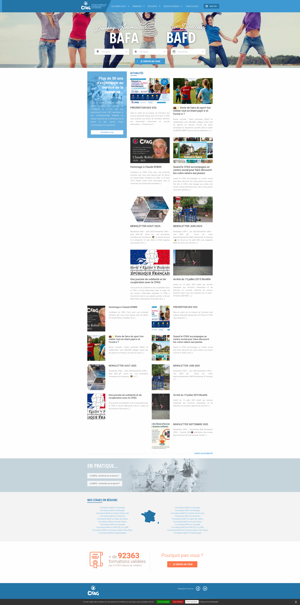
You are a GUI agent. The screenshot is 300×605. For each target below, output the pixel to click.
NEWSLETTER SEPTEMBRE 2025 (190, 424)
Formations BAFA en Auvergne (112, 508)
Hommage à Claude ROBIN (145, 166)
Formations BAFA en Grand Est (112, 516)
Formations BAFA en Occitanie (112, 524)
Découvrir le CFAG (107, 132)
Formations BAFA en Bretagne (112, 510)
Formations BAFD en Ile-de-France (187, 522)
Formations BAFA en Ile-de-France (112, 522)
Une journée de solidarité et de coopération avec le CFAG (148, 281)
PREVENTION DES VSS (143, 107)
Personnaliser (191, 602)
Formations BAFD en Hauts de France (187, 519)
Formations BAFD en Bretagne (187, 510)
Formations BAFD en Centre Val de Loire (187, 513)
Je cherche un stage (183, 564)
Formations (137, 6)
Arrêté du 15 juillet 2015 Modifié (192, 279)
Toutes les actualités (203, 453)
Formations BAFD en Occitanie (187, 524)
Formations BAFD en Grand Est (187, 516)
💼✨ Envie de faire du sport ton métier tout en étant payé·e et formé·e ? (192, 110)
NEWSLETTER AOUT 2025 (145, 226)
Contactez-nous (192, 6)
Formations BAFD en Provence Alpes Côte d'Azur (187, 530)
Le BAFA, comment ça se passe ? (104, 476)
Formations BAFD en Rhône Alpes (187, 533)
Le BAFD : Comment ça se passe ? (105, 483)
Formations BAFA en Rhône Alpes (112, 533)
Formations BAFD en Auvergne (187, 508)
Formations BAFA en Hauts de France (112, 519)
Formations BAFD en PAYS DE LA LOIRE (187, 527)
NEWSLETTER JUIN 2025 (187, 226)
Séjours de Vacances (171, 6)
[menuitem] (119, 6)
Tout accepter (163, 602)
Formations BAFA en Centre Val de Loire (112, 513)
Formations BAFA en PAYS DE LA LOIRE (112, 527)
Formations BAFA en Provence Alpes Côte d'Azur (112, 530)
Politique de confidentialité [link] (208, 602)
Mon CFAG (213, 6)
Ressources (152, 6)
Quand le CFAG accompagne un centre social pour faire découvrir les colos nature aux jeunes (192, 170)
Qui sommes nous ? (118, 6)
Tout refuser (178, 602)
